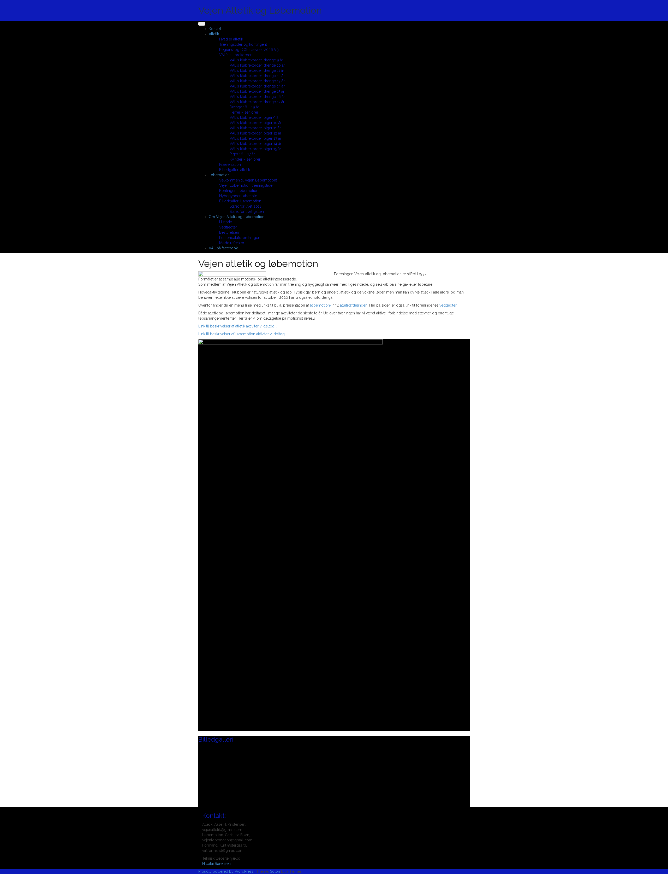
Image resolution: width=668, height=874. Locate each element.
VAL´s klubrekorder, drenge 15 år (257, 91)
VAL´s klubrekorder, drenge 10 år (257, 65)
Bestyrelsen (229, 232)
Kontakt (215, 29)
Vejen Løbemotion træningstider (246, 185)
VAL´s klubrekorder (235, 55)
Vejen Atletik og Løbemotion (260, 10)
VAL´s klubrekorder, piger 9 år (255, 117)
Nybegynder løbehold (238, 196)
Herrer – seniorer (244, 112)
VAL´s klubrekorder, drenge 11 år (257, 70)
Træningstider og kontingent (243, 44)
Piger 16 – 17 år (242, 154)
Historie (225, 222)
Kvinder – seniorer (245, 159)
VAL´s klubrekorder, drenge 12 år (257, 76)
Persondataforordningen (239, 238)
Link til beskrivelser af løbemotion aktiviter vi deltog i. (242, 334)
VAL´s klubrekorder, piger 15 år (255, 149)
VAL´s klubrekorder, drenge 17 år (257, 102)
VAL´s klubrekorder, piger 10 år (256, 123)
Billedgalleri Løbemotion (240, 201)
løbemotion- (320, 305)
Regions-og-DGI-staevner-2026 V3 (249, 50)
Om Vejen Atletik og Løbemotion (236, 217)
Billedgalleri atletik (234, 170)
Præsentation (230, 164)
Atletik (214, 34)
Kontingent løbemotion (238, 191)
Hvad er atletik (231, 39)
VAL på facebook (223, 248)
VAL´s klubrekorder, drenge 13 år (257, 81)
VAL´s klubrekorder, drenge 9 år (256, 60)
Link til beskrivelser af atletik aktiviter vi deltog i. (237, 326)
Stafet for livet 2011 (245, 206)
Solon (275, 871)
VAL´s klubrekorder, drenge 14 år (257, 86)
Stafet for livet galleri (247, 211)
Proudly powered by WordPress (225, 871)
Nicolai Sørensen (216, 863)
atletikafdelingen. (354, 305)
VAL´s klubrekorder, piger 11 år (255, 128)
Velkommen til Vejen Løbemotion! (248, 180)
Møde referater (231, 243)
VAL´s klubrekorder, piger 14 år (255, 144)
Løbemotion (219, 175)
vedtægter (448, 305)
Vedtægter (228, 227)
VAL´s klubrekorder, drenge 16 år (257, 97)
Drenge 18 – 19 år (244, 107)
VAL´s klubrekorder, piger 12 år (255, 133)
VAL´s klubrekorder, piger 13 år (255, 138)
